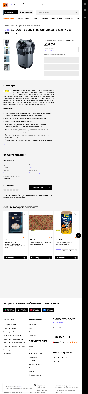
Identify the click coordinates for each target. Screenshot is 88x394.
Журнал (31, 371)
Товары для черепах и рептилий (14, 346)
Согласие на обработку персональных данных (38, 391)
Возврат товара (34, 368)
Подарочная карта (10, 324)
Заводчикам (33, 357)
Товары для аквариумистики (13, 339)
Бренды (31, 350)
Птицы (59, 18)
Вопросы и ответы (35, 375)
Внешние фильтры (35, 173)
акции (20, 18)
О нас (31, 328)
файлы (21, 386)
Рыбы (53, 18)
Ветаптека (69, 18)
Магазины (32, 324)
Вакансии (32, 332)
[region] (41, 18)
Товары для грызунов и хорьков (14, 342)
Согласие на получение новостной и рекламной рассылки (66, 386)
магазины (58, 4)
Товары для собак (9, 332)
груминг (66, 4)
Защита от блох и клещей (12, 335)
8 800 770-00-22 (64, 319)
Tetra (6, 29)
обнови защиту (9, 18)
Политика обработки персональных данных (37, 386)
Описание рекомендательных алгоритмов (65, 391)
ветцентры (75, 4)
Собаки (35, 18)
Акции (31, 346)
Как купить (32, 360)
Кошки (27, 18)
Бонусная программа (36, 353)
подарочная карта (46, 4)
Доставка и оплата (35, 364)
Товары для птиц (9, 350)
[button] (61, 49)
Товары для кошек (9, 328)
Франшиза (32, 335)
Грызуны (44, 18)
